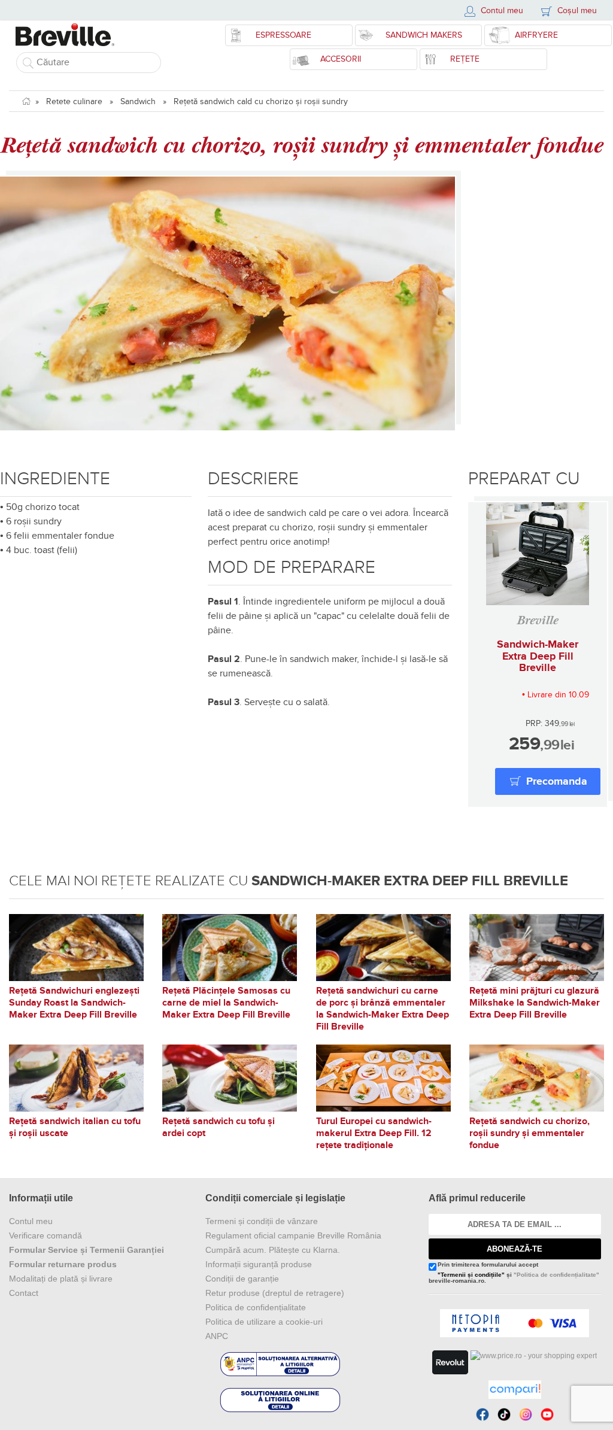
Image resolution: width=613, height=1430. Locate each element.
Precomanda (556, 781)
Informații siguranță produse (258, 1264)
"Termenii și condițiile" (471, 1275)
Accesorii (340, 59)
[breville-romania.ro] (65, 28)
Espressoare (283, 35)
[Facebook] (482, 1414)
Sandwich (138, 101)
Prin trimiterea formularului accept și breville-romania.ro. (514, 1273)
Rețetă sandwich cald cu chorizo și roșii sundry (261, 101)
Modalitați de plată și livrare (61, 1278)
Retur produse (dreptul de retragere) (274, 1293)
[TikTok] (504, 1414)
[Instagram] (525, 1414)
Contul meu (31, 1221)
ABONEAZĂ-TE (514, 1248)
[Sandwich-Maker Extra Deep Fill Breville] (537, 553)
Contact (23, 1293)
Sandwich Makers (424, 35)
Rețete (465, 59)
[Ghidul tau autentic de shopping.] (514, 1389)
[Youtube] (547, 1414)
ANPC (216, 1336)
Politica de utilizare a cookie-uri (264, 1321)
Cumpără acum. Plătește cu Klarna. (272, 1250)
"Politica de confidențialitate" (556, 1275)
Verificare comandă (45, 1235)
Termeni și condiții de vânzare (261, 1221)
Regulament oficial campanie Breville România (293, 1235)
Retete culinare (74, 101)
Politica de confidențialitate (255, 1307)
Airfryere (536, 35)
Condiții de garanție (242, 1278)
